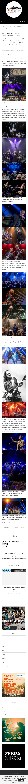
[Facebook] (10, 773)
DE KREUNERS (15, 527)
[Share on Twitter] (14, 536)
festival (3, 654)
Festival (9, 26)
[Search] (26, 21)
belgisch (4, 662)
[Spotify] (17, 773)
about (3, 669)
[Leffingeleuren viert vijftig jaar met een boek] (14, 577)
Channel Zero (6, 527)
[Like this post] (11, 536)
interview (4, 658)
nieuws (3, 642)
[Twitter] (20, 21)
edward (22, 527)
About (3, 707)
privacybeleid (5, 711)
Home (3, 26)
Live (3, 650)
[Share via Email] (16, 536)
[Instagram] (22, 21)
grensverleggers (6, 665)
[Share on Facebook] (13, 536)
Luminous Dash (9, 35)
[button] (3, 581)
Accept (21, 780)
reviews (3, 646)
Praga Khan (12, 529)
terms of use (5, 714)
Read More (14, 782)
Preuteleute (21, 529)
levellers (5, 529)
